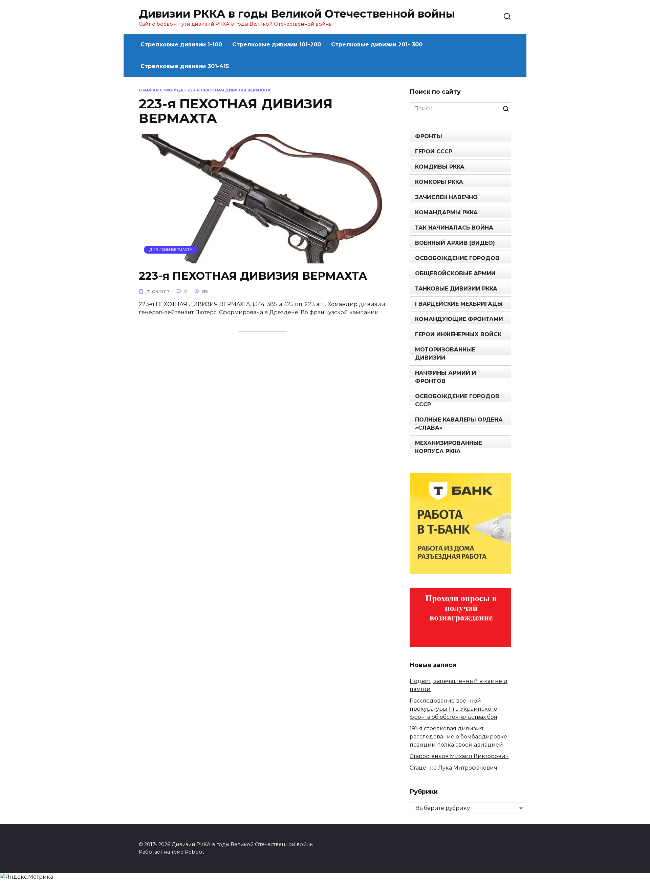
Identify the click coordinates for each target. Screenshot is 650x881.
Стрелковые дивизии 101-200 (276, 44)
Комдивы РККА (439, 167)
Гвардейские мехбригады (459, 304)
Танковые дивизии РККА (456, 288)
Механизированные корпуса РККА (448, 447)
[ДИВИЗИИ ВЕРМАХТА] (262, 259)
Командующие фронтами (459, 319)
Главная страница (161, 90)
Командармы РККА (446, 212)
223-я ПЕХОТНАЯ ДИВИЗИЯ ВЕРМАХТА (253, 276)
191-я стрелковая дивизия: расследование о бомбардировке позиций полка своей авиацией (458, 736)
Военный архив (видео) (455, 243)
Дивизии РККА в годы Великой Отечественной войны (297, 13)
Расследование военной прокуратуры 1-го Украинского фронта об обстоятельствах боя (453, 708)
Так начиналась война (454, 227)
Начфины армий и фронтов (445, 377)
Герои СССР (433, 151)
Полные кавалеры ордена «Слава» (459, 423)
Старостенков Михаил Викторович (459, 756)
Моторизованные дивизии (445, 353)
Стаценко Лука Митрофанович (453, 768)
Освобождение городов (457, 258)
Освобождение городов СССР (457, 400)
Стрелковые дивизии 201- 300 (376, 44)
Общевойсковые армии (455, 273)
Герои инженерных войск (458, 334)
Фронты (428, 136)
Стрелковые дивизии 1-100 (181, 44)
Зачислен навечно (446, 197)
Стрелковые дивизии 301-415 (184, 66)
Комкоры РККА (439, 182)
